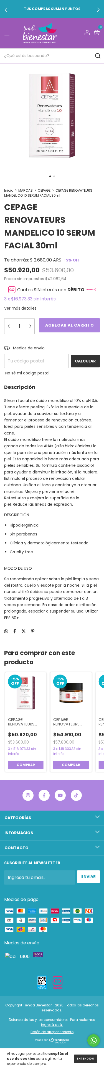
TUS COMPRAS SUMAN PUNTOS (52, 8)
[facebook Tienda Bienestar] (44, 795)
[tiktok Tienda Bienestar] (76, 795)
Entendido (85, 1058)
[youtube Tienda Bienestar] (60, 795)
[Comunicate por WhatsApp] (93, 1040)
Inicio (8, 190)
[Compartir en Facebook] (14, 631)
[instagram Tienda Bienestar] (28, 795)
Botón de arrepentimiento (52, 1032)
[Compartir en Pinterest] (32, 631)
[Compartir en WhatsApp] (6, 631)
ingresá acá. (52, 1024)
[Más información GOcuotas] (91, 290)
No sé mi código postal (27, 373)
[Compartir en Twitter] (23, 631)
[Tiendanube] (52, 1042)
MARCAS (25, 190)
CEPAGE (44, 190)
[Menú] (8, 33)
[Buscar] (97, 56)
